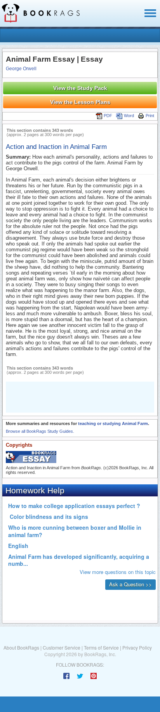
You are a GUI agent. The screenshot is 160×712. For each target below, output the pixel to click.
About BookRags (21, 647)
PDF (108, 115)
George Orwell (21, 68)
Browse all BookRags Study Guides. (40, 431)
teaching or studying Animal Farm (113, 423)
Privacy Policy (137, 647)
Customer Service (61, 647)
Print (150, 115)
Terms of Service (101, 647)
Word (129, 115)
